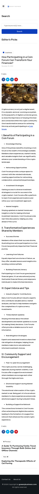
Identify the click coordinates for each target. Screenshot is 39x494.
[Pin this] (16, 79)
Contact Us (6, 479)
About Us (16, 479)
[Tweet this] (8, 79)
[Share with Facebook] (3, 79)
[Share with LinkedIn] (12, 79)
